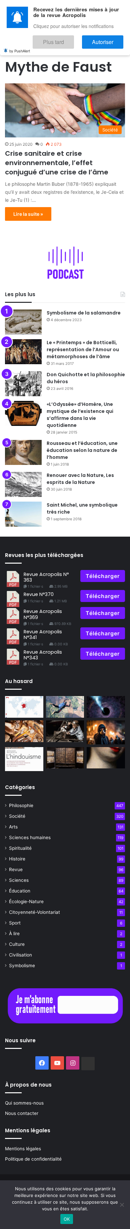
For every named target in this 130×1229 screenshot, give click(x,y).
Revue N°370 (39, 594)
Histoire (17, 858)
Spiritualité (20, 848)
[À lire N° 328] (24, 759)
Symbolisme (22, 965)
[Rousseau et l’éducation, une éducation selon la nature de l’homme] (23, 452)
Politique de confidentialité (33, 1159)
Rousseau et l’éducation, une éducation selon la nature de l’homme (82, 450)
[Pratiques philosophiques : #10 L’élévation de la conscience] (65, 707)
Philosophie (21, 805)
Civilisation (20, 955)
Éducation (19, 890)
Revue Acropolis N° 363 (46, 577)
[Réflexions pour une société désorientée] (106, 732)
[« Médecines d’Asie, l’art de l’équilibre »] (65, 758)
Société (17, 816)
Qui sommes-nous (24, 1103)
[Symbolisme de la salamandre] (23, 322)
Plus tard (73, 38)
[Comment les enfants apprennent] (65, 731)
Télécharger (103, 576)
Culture (17, 944)
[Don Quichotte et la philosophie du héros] (23, 383)
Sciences (19, 880)
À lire (14, 933)
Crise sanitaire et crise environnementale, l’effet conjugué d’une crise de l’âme (56, 163)
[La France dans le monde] (24, 707)
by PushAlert (19, 46)
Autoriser (109, 38)
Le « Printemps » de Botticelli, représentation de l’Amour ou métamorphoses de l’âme (83, 349)
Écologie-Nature (26, 901)
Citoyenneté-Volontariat (34, 912)
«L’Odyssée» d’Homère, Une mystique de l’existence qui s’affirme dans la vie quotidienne (80, 415)
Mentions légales (23, 1148)
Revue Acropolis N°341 (43, 634)
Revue (16, 869)
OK (67, 1219)
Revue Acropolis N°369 (43, 614)
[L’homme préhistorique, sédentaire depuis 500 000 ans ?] (24, 731)
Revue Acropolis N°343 (43, 655)
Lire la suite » (28, 214)
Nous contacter (21, 1113)
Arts (13, 826)
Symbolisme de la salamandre (84, 313)
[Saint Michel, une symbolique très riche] (23, 514)
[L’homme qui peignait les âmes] (106, 758)
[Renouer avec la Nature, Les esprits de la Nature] (23, 484)
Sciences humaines (30, 837)
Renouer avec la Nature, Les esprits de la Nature (80, 479)
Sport (15, 923)
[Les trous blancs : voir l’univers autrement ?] (106, 707)
